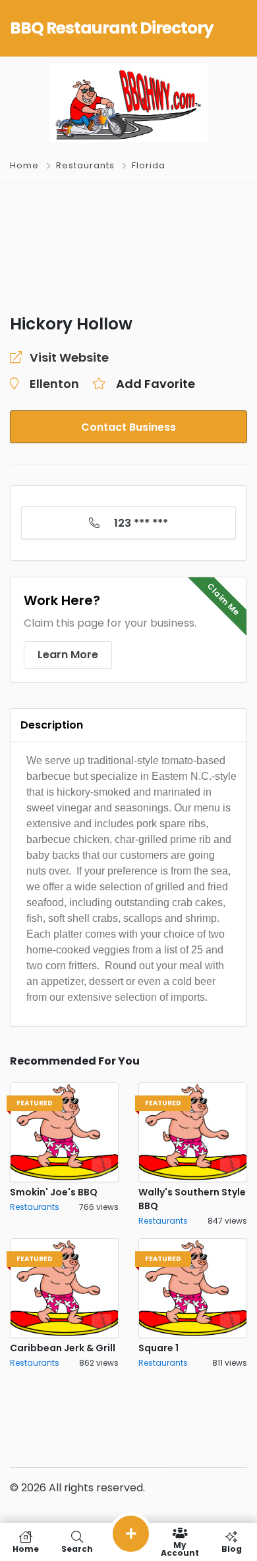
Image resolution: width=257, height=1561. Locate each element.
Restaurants (85, 165)
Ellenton (54, 383)
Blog (231, 1548)
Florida (148, 165)
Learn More (68, 654)
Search (77, 1548)
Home (24, 165)
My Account (180, 1548)
